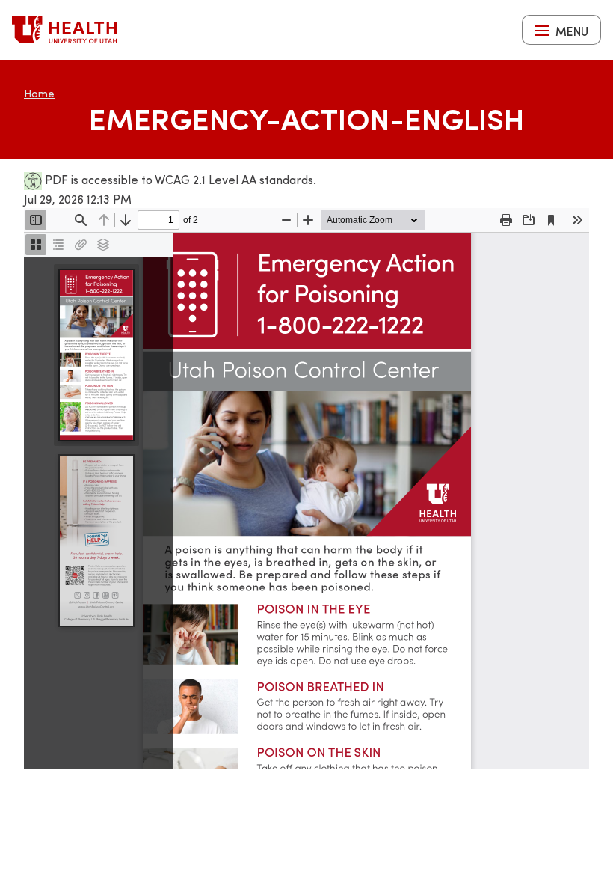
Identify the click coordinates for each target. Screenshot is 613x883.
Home (39, 93)
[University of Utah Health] (64, 30)
